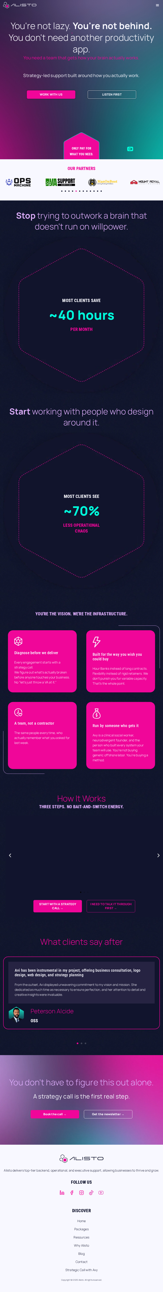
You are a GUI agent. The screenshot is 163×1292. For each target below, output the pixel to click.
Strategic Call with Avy (81, 1270)
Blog (81, 1253)
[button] (157, 5)
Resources (81, 1237)
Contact (82, 1262)
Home (81, 1221)
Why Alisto (81, 1245)
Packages (81, 1229)
